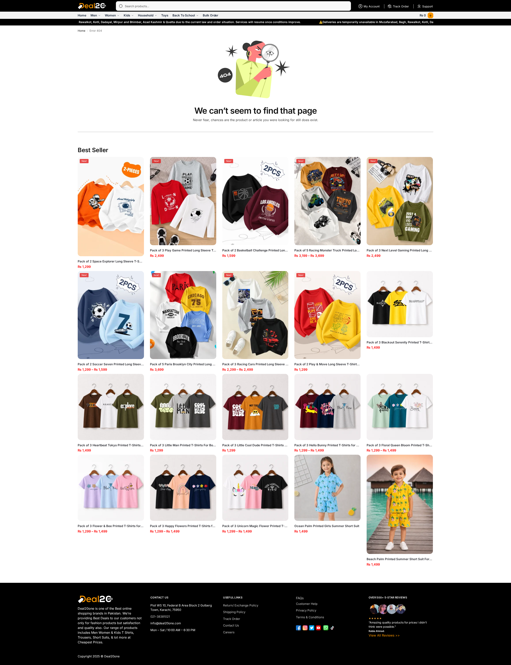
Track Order (231, 619)
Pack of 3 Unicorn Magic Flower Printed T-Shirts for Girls (255, 526)
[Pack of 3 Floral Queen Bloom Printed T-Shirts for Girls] (400, 407)
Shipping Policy (234, 612)
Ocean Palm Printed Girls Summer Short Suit (326, 526)
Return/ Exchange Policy (240, 605)
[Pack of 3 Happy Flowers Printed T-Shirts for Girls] (183, 488)
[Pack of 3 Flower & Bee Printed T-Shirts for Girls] (111, 488)
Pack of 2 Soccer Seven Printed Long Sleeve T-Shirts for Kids (111, 364)
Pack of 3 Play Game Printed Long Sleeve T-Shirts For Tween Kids (183, 250)
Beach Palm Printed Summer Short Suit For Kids (400, 559)
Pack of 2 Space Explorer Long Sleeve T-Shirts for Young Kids (111, 261)
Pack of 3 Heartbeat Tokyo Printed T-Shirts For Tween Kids (111, 445)
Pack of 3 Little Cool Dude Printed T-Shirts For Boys (255, 445)
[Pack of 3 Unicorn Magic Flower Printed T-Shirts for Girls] (255, 488)
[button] (426, 15)
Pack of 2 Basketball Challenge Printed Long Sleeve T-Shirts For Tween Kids (255, 250)
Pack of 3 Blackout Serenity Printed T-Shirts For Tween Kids (400, 342)
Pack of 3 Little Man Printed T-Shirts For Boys (183, 445)
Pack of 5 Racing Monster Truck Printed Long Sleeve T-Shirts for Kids (327, 250)
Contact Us (231, 625)
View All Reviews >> (384, 635)
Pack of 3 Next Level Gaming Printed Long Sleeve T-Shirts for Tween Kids (400, 250)
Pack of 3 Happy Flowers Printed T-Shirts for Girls (183, 526)
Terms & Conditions (310, 617)
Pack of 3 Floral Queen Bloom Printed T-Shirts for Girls (400, 445)
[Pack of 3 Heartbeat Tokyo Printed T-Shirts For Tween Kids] (111, 407)
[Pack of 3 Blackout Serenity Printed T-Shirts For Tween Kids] (400, 304)
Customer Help (306, 604)
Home (81, 30)
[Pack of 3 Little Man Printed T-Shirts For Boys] (183, 407)
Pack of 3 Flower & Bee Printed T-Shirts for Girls (111, 526)
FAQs (300, 598)
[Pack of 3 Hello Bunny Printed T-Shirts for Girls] (327, 407)
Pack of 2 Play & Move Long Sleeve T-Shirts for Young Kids (327, 364)
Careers (229, 632)
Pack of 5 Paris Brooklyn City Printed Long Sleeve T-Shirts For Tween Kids (183, 364)
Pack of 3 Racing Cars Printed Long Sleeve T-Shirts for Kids (255, 364)
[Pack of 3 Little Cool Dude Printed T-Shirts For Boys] (255, 407)
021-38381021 (160, 616)
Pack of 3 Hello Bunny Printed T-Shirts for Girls (327, 445)
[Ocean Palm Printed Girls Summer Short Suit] (327, 488)
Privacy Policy (306, 610)
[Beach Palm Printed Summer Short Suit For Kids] (400, 504)
